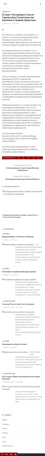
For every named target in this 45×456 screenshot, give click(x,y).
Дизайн (6, 233)
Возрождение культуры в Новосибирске (22, 179)
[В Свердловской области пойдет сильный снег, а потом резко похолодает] (22, 201)
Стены (4, 441)
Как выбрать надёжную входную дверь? (19, 272)
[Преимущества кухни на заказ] (15, 352)
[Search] (40, 4)
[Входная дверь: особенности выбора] (18, 245)
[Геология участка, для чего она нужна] (18, 312)
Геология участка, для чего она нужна (18, 304)
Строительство (9, 301)
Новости (6, 11)
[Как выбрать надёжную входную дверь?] (19, 280)
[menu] (5, 4)
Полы (4, 437)
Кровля (4, 428)
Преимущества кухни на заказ (14, 344)
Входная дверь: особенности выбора (18, 237)
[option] (22, 204)
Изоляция (5, 424)
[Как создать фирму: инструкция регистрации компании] (21, 388)
